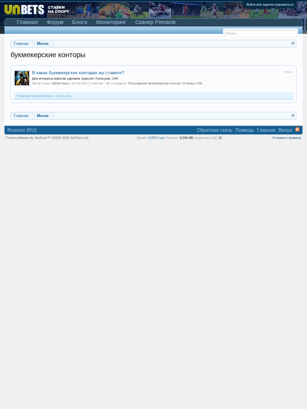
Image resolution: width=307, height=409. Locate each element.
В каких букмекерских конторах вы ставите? (78, 72)
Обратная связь (214, 130)
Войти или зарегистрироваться (270, 4)
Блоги (79, 22)
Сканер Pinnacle (155, 22)
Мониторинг (111, 22)
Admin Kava (60, 83)
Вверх (285, 130)
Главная (27, 22)
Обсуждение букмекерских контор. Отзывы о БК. (165, 83)
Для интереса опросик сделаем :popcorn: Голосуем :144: (75, 78)
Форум (55, 22)
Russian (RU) (22, 130)
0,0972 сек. (156, 138)
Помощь (244, 130)
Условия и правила (286, 138)
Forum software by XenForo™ (47, 138)
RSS (297, 129)
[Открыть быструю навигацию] (293, 44)
